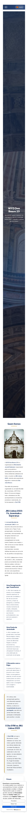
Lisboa (20, 476)
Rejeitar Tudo (14, 803)
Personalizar (13, 800)
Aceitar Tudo (14, 806)
